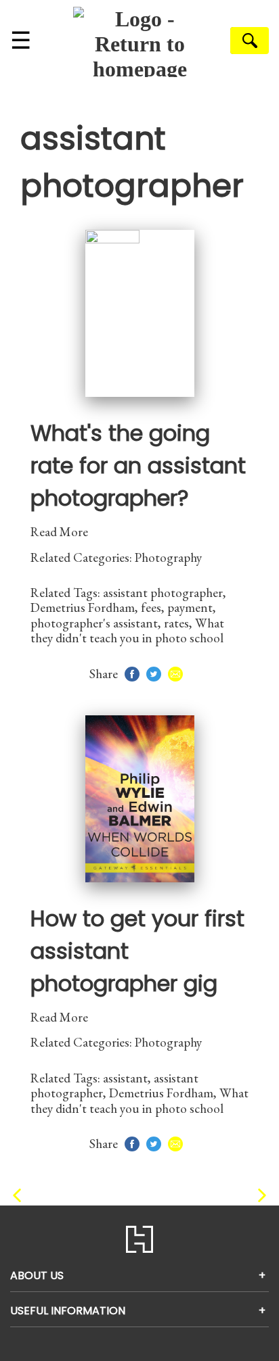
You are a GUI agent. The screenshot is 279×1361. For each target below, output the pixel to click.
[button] (17, 1195)
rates (176, 623)
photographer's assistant (94, 623)
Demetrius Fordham (82, 607)
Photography (168, 557)
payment (190, 607)
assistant (125, 1078)
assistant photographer (163, 592)
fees (151, 607)
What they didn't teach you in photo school (127, 630)
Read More (59, 531)
